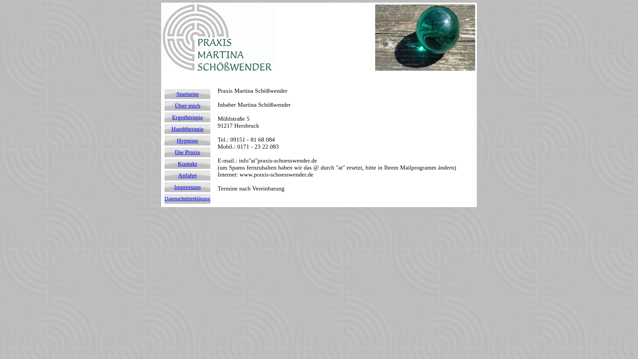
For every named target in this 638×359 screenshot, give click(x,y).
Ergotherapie (187, 117)
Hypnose (187, 140)
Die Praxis (187, 152)
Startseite (187, 94)
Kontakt (187, 164)
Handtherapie (187, 129)
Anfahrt (187, 175)
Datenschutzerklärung (187, 198)
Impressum (187, 187)
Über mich (187, 105)
